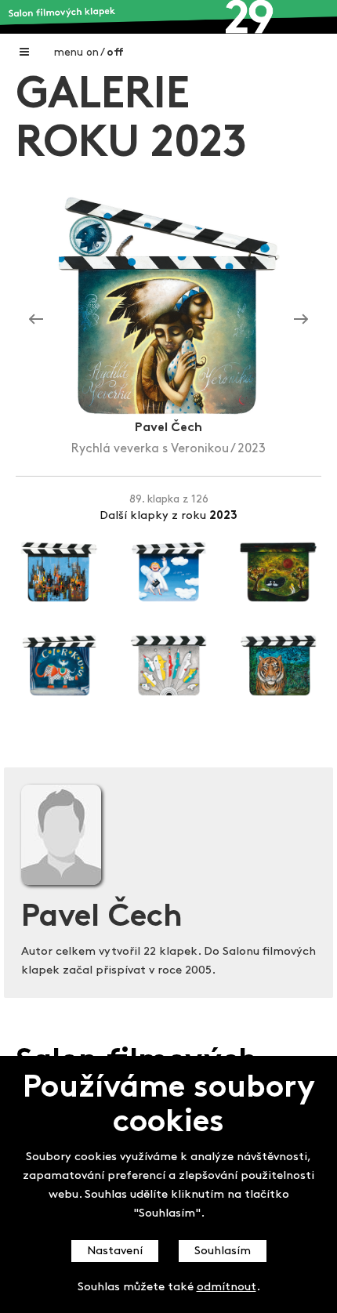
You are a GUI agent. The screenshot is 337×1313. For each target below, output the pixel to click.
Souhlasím (222, 1251)
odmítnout (226, 1287)
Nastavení (115, 1251)
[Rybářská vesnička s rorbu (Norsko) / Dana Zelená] (36, 319)
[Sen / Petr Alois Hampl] (301, 319)
